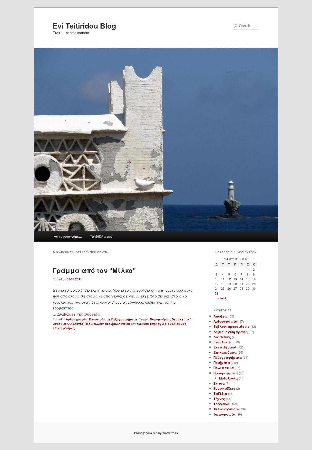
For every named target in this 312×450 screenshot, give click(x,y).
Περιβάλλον (94, 323)
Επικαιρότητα (99, 319)
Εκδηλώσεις (224, 342)
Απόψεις (221, 316)
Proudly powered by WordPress (156, 433)
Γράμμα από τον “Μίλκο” (94, 270)
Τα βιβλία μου (101, 236)
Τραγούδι (222, 403)
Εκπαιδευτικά (225, 347)
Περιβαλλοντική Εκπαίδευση (127, 323)
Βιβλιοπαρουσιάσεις (232, 326)
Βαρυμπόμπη (160, 319)
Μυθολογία (228, 378)
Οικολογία (75, 323)
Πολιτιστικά (224, 367)
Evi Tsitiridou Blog (84, 25)
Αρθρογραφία (77, 319)
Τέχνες (219, 398)
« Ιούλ (222, 298)
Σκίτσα (219, 383)
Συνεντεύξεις (224, 388)
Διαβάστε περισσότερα (79, 314)
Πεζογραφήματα (124, 319)
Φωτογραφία (224, 414)
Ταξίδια (220, 393)
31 (216, 293)
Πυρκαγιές (158, 323)
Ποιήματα (222, 362)
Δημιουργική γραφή (231, 331)
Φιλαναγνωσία (226, 409)
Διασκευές (222, 337)
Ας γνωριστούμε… (68, 236)
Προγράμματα (226, 373)
